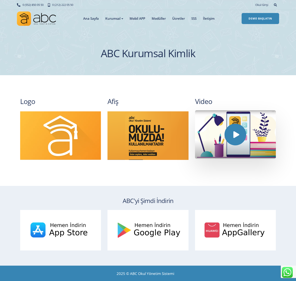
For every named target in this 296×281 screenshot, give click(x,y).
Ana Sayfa (91, 18)
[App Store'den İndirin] (62, 229)
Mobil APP (137, 18)
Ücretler (178, 18)
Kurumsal (112, 18)
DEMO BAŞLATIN (260, 18)
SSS (194, 18)
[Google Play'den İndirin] (150, 229)
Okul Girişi (261, 5)
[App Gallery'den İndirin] (237, 229)
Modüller (159, 18)
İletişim (209, 18)
